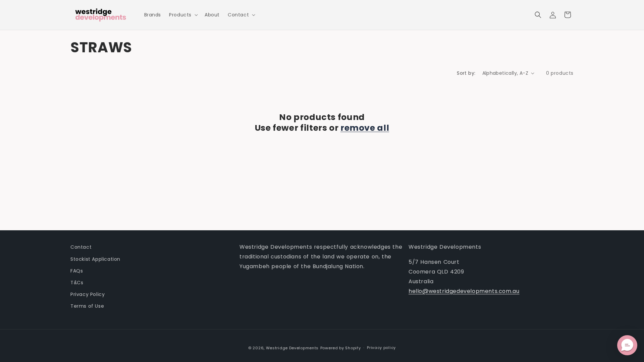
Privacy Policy (87, 294)
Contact (81, 247)
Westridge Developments (292, 348)
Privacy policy (381, 347)
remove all (364, 128)
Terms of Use (87, 306)
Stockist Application (95, 259)
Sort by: (466, 73)
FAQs (76, 270)
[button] (183, 15)
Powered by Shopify (340, 348)
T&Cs (76, 282)
